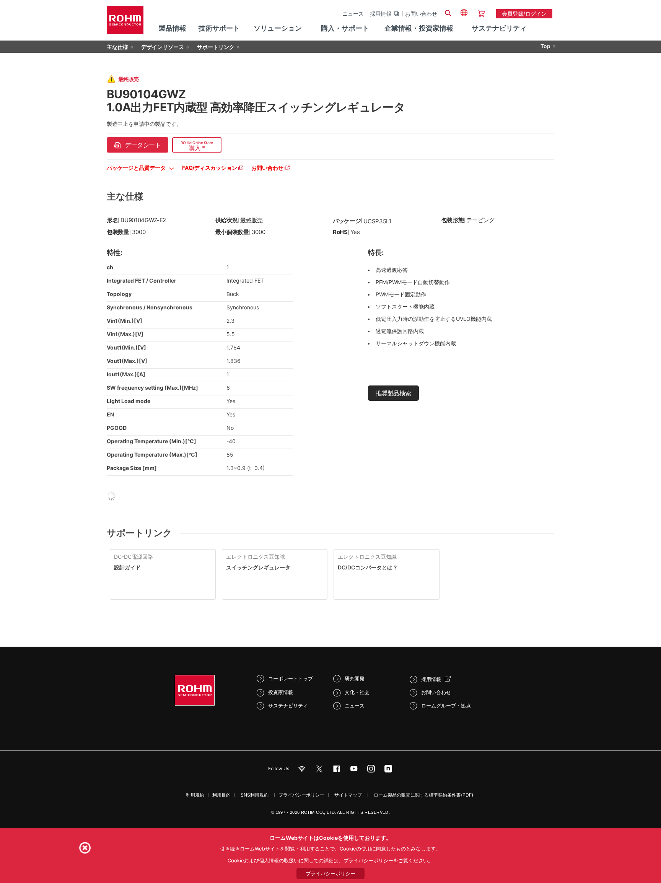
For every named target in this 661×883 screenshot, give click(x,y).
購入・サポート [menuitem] (345, 28)
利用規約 (195, 795)
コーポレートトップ (290, 678)
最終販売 (251, 220)
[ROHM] (125, 22)
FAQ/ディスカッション (210, 167)
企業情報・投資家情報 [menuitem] (418, 28)
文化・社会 (357, 692)
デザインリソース (162, 47)
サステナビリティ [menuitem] (499, 28)
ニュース (353, 13)
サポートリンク (215, 47)
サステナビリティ (288, 705)
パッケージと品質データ (137, 167)
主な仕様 (117, 47)
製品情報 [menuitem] (172, 28)
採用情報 (380, 13)
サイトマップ (348, 795)
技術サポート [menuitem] (219, 28)
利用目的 (221, 795)
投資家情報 (280, 692)
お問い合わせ (421, 13)
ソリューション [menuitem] (278, 28)
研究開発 (355, 678)
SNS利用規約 (255, 795)
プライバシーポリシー (301, 795)
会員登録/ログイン (524, 13)
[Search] (448, 12)
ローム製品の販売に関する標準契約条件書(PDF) (423, 795)
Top (545, 46)
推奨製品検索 (393, 393)
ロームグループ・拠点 (446, 705)
